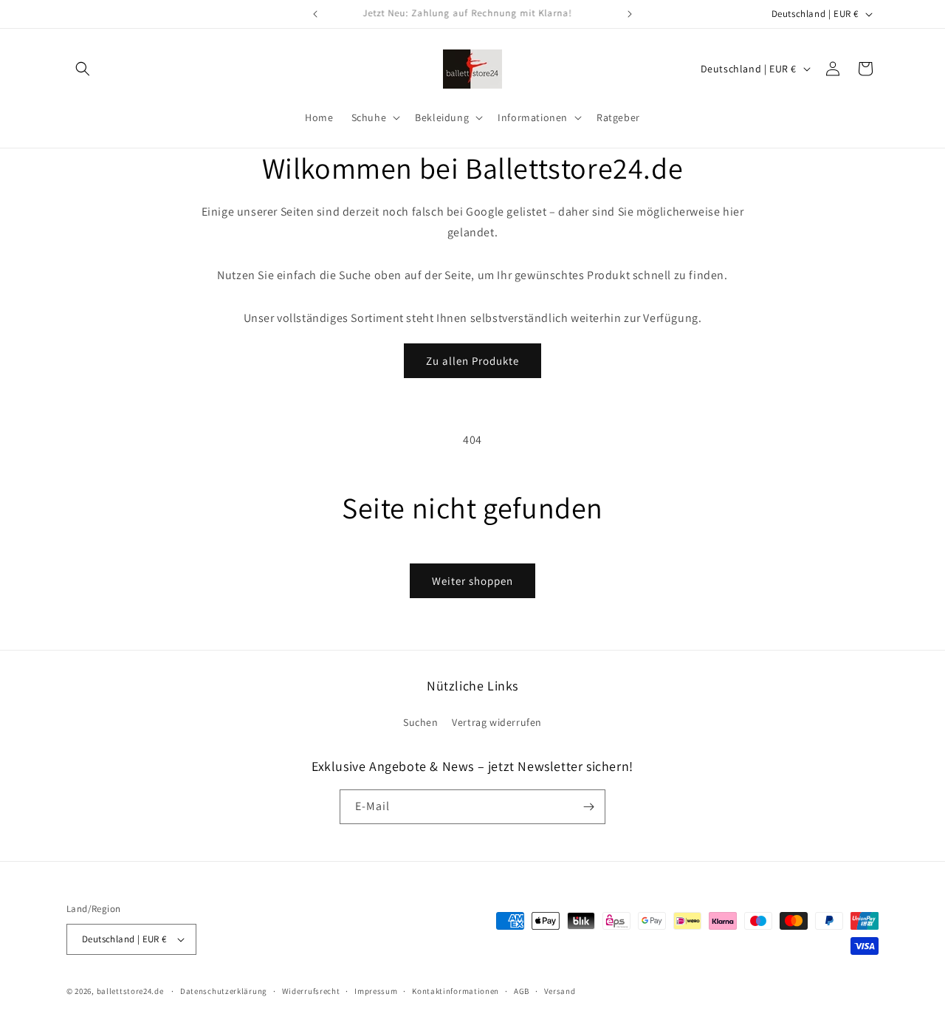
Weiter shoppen (472, 581)
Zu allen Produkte (472, 361)
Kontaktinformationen (455, 991)
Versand (560, 991)
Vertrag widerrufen (497, 722)
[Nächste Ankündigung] (630, 14)
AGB (521, 991)
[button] (82, 68)
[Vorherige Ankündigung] (315, 14)
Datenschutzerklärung (223, 991)
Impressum (375, 991)
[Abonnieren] (588, 806)
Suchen (421, 722)
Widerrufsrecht (311, 991)
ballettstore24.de (130, 991)
